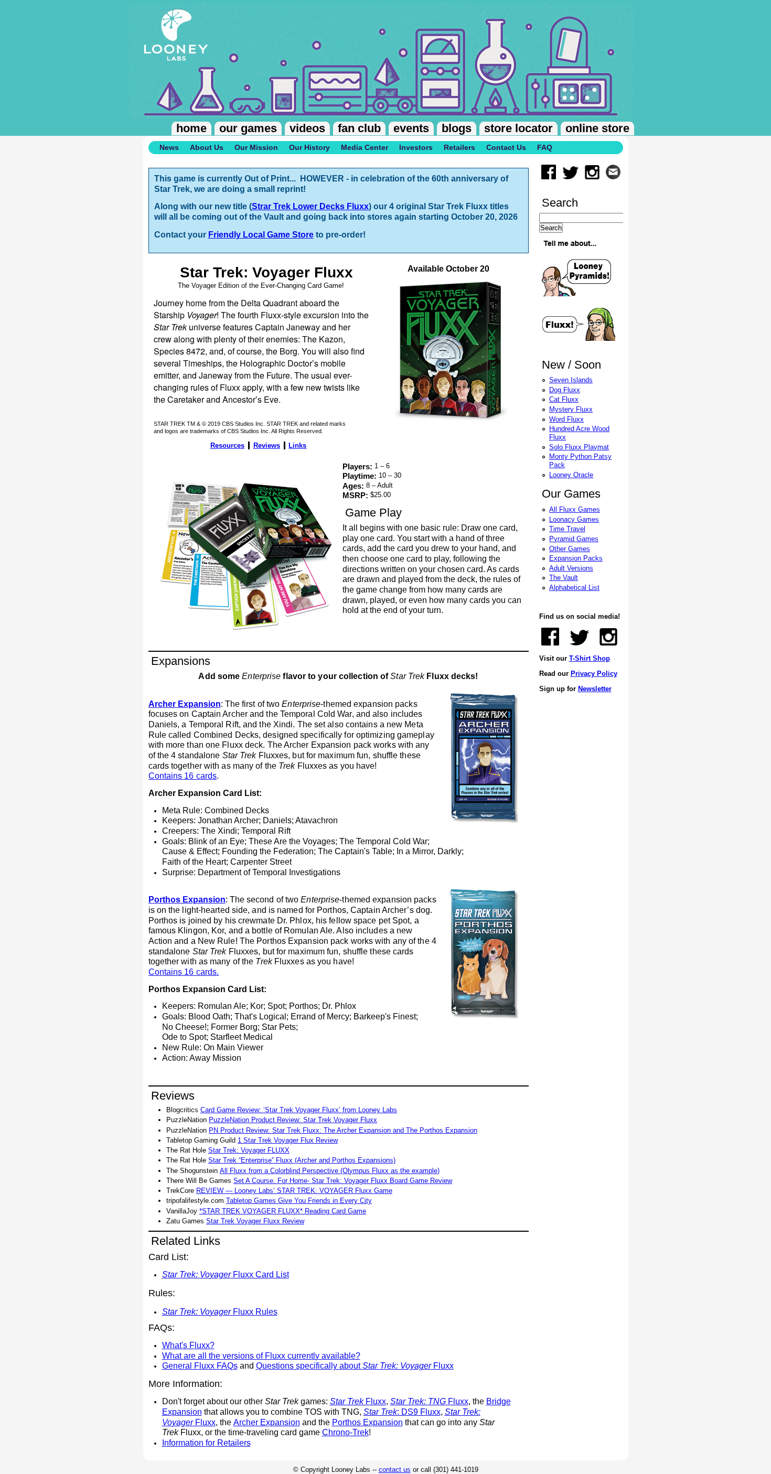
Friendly (225, 234)
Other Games (569, 549)
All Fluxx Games (574, 509)
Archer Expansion (266, 1422)
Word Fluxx (566, 419)
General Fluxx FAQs (200, 1365)
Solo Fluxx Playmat (579, 447)
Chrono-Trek (345, 1432)
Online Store (597, 128)
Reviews (266, 445)
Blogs (457, 128)
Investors (416, 147)
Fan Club (359, 128)
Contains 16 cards (182, 775)
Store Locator (518, 128)
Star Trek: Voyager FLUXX (249, 1150)
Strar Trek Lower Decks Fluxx (310, 206)
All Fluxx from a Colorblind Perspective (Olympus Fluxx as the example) (330, 1171)
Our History (309, 147)
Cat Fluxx (564, 399)
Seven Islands (571, 380)
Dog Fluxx (564, 390)
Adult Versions (571, 568)
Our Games (248, 128)
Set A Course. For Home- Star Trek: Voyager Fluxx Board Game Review (342, 1181)
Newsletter (595, 689)
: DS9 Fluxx (402, 1411)
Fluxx (358, 1401)
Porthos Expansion (367, 1422)
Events (411, 128)
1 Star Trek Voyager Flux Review (288, 1140)
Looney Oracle (571, 475)
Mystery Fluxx (571, 409)
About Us (206, 147)
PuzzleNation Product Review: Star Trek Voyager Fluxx (293, 1120)
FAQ (544, 147)
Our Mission (256, 147)
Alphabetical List (574, 587)
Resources (227, 445)
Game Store (290, 234)
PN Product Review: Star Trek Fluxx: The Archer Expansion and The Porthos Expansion (343, 1130)
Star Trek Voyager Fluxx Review (255, 1221)
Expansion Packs (576, 558)
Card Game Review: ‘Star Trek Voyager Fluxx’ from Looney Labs (298, 1110)
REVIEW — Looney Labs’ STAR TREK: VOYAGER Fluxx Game (294, 1191)
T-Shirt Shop (589, 658)
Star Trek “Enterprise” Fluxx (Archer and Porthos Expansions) (301, 1160)
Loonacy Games (574, 519)
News (169, 147)
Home (191, 128)
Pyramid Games (573, 539)
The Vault (563, 578)
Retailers (459, 147)
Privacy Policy (594, 673)
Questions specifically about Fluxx (355, 1365)
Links (297, 445)
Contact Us (506, 147)
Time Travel (567, 529)
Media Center (364, 147)
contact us (395, 1469)
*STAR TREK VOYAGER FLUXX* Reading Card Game (282, 1211)
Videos (307, 128)
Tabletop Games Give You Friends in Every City (299, 1200)
